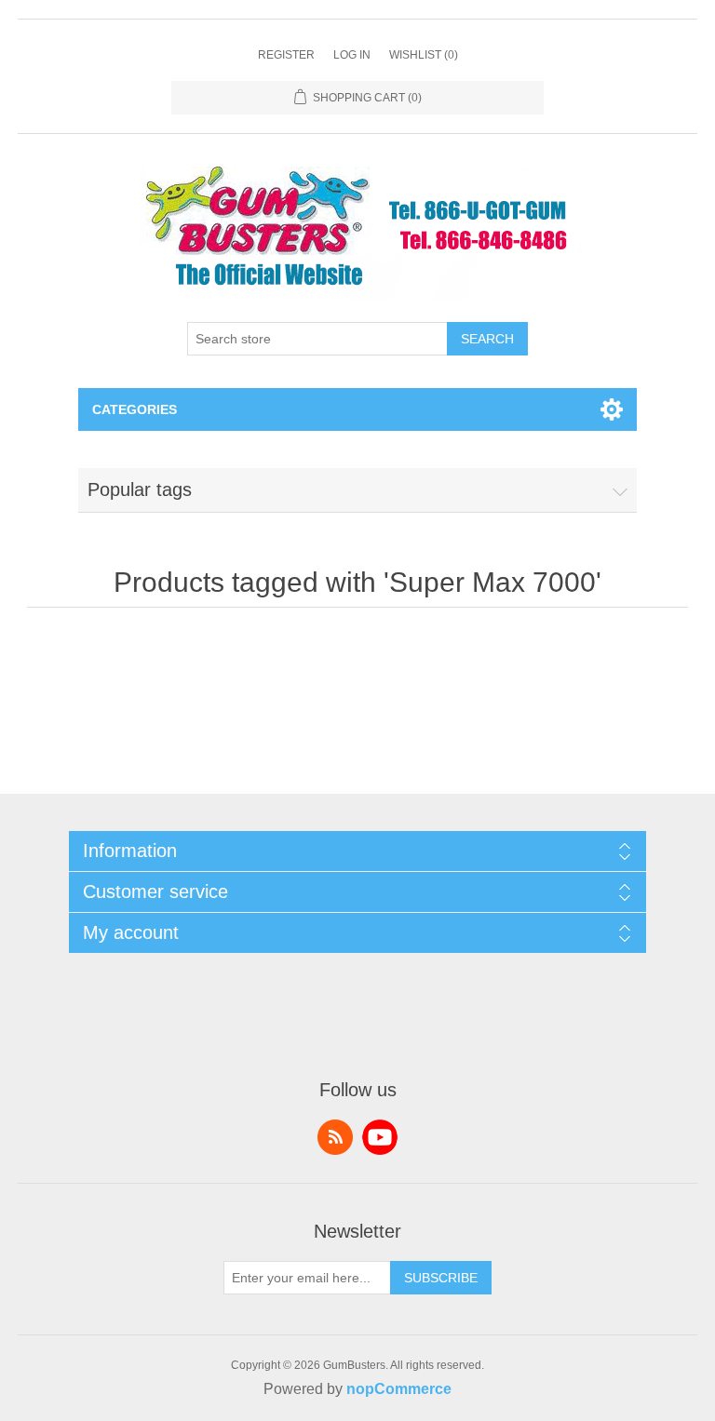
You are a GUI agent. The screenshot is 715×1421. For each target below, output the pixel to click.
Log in (352, 54)
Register (286, 54)
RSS (335, 1137)
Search (487, 338)
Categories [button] (134, 409)
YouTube (380, 1137)
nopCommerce (399, 1389)
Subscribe (441, 1277)
